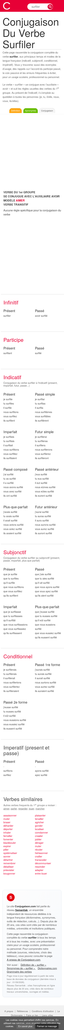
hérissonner (41, 853)
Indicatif (12, 377)
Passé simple (45, 394)
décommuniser (43, 863)
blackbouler (9, 842)
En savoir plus (25, 1026)
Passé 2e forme (15, 702)
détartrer (8, 859)
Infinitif (10, 302)
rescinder (40, 866)
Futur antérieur (46, 507)
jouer (31, 808)
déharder (8, 825)
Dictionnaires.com (47, 968)
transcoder (41, 859)
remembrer (9, 863)
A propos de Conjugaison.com (23, 959)
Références (22, 1011)
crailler (38, 856)
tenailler (39, 819)
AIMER (20, 200)
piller (6, 849)
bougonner (9, 873)
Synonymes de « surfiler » (21, 968)
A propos (8, 1011)
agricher (39, 822)
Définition (15, 110)
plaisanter (40, 815)
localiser (39, 829)
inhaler (7, 832)
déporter (8, 829)
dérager (39, 842)
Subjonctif (14, 552)
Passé (39, 311)
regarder (22, 808)
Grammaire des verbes (19, 971)
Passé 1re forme (47, 664)
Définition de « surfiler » (33, 964)
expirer (7, 846)
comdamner (41, 832)
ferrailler (7, 836)
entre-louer (41, 873)
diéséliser (8, 866)
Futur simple (44, 432)
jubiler (38, 839)
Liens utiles (47, 1015)
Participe (13, 339)
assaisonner (10, 815)
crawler (39, 836)
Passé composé (15, 469)
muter (6, 819)
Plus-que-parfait (15, 507)
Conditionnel (17, 656)
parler (14, 808)
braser (6, 822)
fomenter (8, 839)
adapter (39, 870)
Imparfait (10, 432)
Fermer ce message (47, 1026)
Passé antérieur (47, 469)
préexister (8, 870)
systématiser (10, 853)
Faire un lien (32, 1015)
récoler (38, 849)
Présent (9, 311)
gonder (39, 825)
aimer (6, 808)
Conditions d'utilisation (43, 1011)
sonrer (6, 856)
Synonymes (30, 110)
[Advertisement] (32, 151)
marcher (39, 808)
